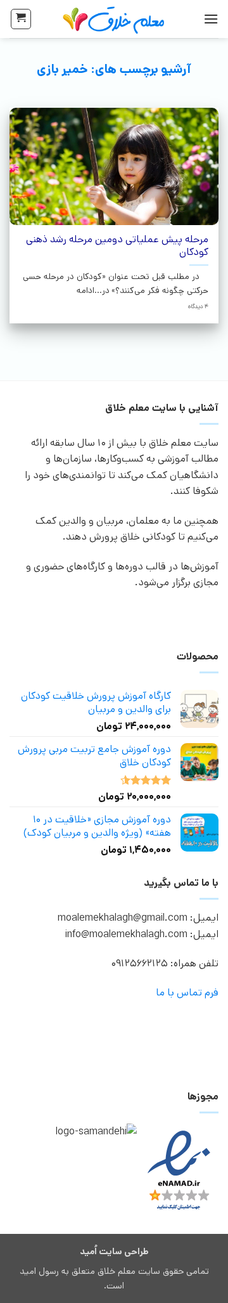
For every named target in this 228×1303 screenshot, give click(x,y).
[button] (210, 18)
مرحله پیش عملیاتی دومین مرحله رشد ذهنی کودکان (117, 246)
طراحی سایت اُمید (114, 1251)
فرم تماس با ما (187, 992)
